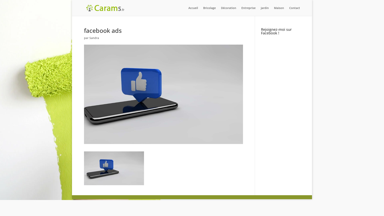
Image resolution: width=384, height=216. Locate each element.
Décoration (228, 8)
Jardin (265, 8)
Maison (279, 8)
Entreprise (248, 8)
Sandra (94, 38)
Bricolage (209, 8)
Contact (294, 8)
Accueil (193, 8)
